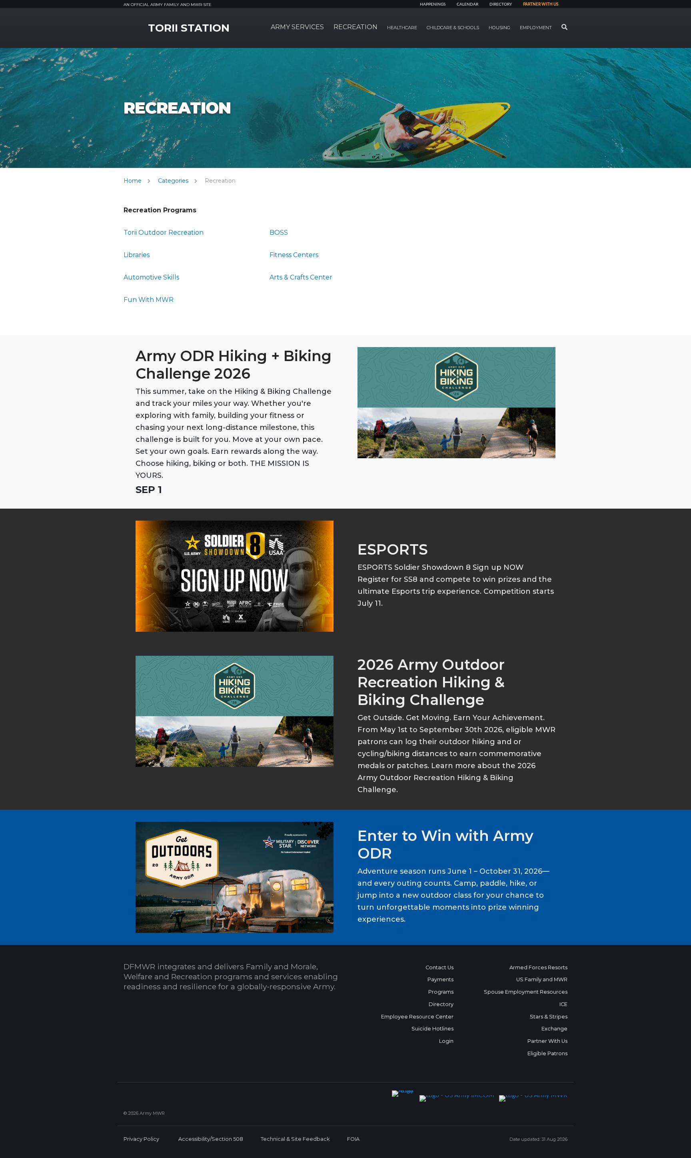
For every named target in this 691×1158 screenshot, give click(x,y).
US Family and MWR (541, 979)
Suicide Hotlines (432, 1029)
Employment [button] (536, 27)
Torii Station (189, 28)
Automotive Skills (151, 277)
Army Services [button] (297, 27)
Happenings (432, 4)
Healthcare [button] (402, 27)
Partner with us (540, 4)
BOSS (279, 232)
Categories (173, 180)
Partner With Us (547, 1041)
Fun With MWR (149, 299)
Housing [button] (499, 27)
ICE (563, 1004)
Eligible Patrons (547, 1053)
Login (446, 1041)
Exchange (554, 1029)
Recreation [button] (355, 27)
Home (133, 180)
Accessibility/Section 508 (210, 1139)
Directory (500, 4)
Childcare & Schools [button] (453, 27)
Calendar (467, 4)
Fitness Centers (294, 255)
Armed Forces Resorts (538, 967)
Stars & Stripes (548, 1017)
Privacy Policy (141, 1139)
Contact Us (439, 967)
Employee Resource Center (417, 1017)
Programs (440, 992)
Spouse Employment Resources (525, 992)
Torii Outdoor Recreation (164, 232)
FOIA (353, 1139)
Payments (440, 979)
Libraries (137, 255)
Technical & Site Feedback (295, 1139)
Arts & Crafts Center (301, 277)
